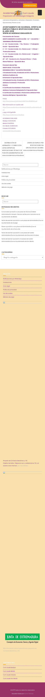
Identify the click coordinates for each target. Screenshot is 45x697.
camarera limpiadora (10, 20)
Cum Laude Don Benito (10, 678)
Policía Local (16, 23)
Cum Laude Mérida (9, 671)
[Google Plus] (21, 5)
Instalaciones (6, 172)
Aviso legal (5, 176)
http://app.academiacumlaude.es (13, 115)
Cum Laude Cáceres (9, 675)
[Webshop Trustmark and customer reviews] (22, 658)
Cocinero (36, 20)
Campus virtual (30, 5)
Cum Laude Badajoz (9, 667)
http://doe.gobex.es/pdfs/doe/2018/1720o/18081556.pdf (20, 101)
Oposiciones (7, 23)
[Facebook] (9, 5)
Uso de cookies (6, 183)
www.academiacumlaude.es (12, 131)
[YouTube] (17, 5)
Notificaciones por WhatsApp (11, 169)
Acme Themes (28, 693)
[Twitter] (13, 5)
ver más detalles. (23, 466)
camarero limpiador (25, 20)
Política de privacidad (8, 180)
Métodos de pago (7, 187)
